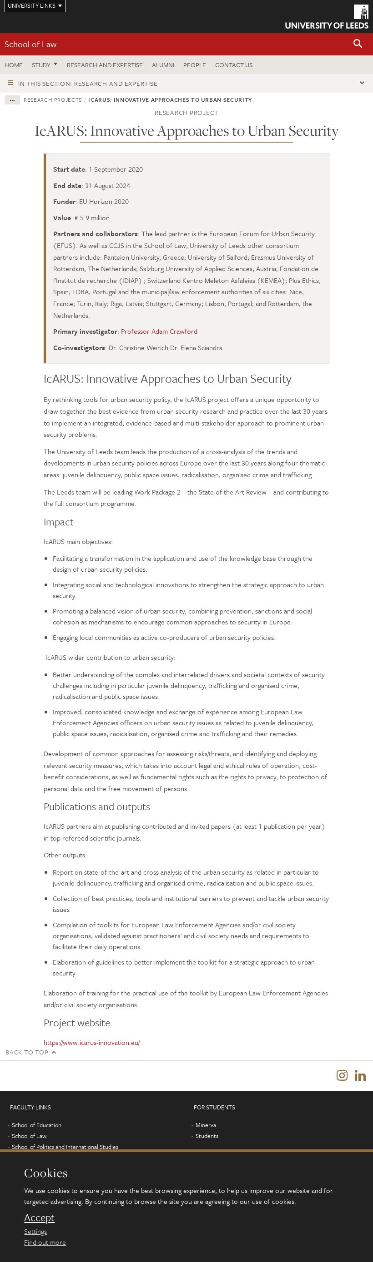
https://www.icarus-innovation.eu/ (92, 1042)
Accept (39, 1217)
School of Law (30, 44)
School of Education (36, 1124)
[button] (358, 44)
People (194, 64)
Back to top (26, 1052)
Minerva (206, 1124)
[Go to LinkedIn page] (360, 1075)
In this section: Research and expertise (87, 83)
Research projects (53, 99)
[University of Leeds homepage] (326, 17)
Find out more (45, 1242)
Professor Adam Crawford (159, 331)
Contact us (233, 64)
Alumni (163, 64)
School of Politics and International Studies (65, 1146)
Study (41, 64)
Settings (35, 1231)
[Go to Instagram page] (342, 1075)
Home (14, 64)
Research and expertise (105, 64)
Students (207, 1135)
